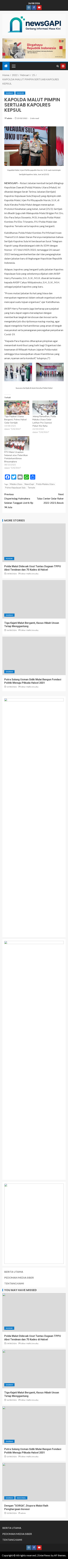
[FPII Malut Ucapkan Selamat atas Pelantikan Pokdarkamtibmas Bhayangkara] (16, 443)
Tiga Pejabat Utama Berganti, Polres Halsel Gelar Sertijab (15, 419)
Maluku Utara (16, 484)
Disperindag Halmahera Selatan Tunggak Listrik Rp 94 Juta (18, 501)
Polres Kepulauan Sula (15, 487)
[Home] (6, 66)
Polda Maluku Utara (45, 484)
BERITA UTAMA (13, 1271)
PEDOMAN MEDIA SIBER (19, 1277)
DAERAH (9, 93)
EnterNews (44, 1555)
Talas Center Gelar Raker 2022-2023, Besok (50, 498)
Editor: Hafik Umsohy (29, 573)
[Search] (58, 66)
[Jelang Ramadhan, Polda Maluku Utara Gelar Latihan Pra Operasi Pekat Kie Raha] (44, 408)
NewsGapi (29, 484)
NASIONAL (21, 1498)
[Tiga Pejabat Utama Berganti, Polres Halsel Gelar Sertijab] (16, 408)
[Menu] (13, 66)
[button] (13, 66)
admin (9, 118)
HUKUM (20, 93)
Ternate (31, 487)
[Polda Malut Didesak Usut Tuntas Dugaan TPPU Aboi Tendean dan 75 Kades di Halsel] (34, 542)
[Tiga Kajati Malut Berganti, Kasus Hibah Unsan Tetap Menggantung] (34, 599)
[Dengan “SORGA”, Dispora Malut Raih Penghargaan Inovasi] (34, 1482)
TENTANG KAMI (14, 1283)
